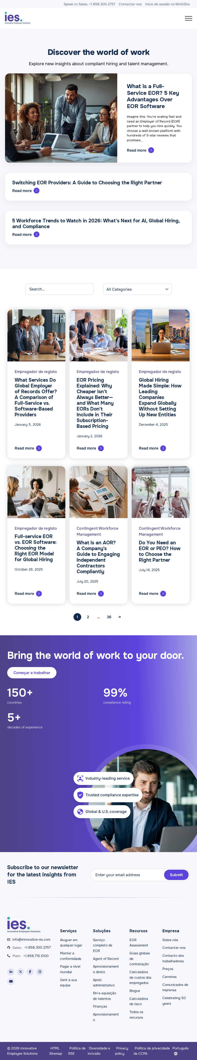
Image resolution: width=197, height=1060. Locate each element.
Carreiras (169, 977)
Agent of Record (105, 959)
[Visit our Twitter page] (20, 972)
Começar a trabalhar (31, 672)
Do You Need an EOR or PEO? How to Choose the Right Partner (159, 551)
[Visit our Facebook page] (30, 972)
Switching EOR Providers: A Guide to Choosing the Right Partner (87, 183)
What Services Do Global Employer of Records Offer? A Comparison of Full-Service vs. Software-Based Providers (36, 397)
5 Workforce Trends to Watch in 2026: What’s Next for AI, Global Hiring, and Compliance (96, 224)
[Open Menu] (188, 18)
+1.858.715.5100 (36, 956)
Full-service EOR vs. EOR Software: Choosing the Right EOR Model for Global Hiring (35, 548)
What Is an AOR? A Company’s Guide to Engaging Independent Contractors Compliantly (98, 557)
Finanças (100, 1006)
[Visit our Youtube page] (10, 981)
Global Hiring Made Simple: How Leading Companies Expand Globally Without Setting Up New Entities (160, 397)
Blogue (134, 991)
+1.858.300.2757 (37, 947)
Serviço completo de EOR (102, 945)
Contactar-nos (173, 947)
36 (109, 617)
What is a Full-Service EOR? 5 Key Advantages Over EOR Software (153, 96)
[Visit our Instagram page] (39, 972)
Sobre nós (170, 940)
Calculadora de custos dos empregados (140, 977)
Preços (167, 969)
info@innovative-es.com (31, 939)
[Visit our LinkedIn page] (10, 972)
